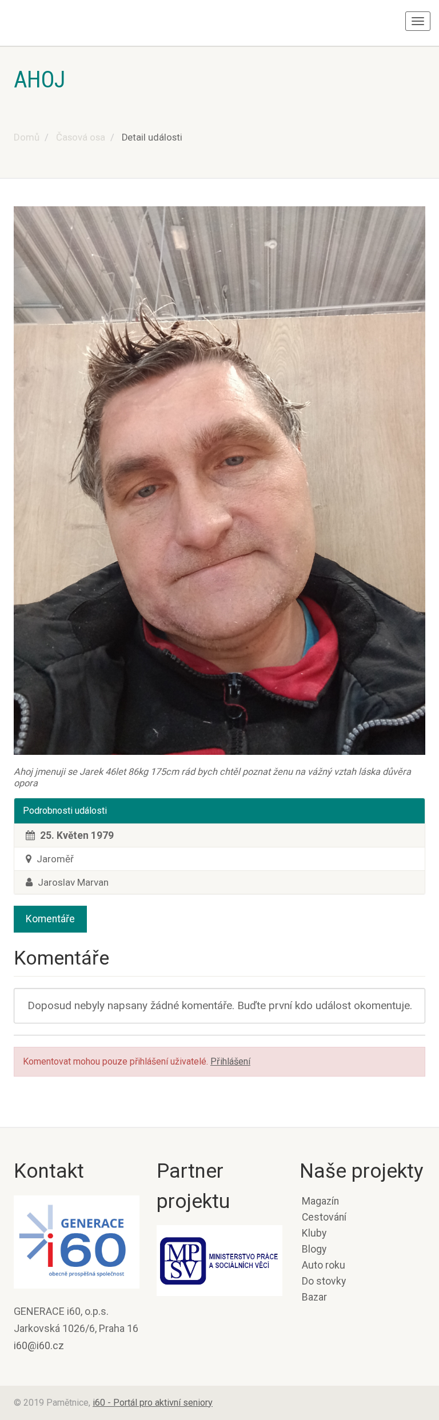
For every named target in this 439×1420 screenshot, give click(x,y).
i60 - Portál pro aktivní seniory (153, 1402)
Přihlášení (230, 1061)
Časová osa (80, 137)
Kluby (314, 1233)
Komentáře (50, 919)
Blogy (314, 1249)
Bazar (314, 1297)
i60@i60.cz (39, 1345)
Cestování (324, 1217)
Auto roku (323, 1265)
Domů (26, 137)
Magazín (320, 1201)
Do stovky (324, 1281)
